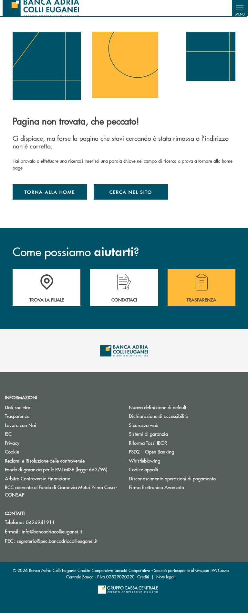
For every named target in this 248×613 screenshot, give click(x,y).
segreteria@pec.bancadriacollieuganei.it (57, 540)
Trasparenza (17, 415)
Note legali (165, 577)
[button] (240, 8)
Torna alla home (50, 192)
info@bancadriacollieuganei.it (52, 531)
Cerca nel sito (130, 192)
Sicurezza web (143, 424)
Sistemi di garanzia (173, 433)
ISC (8, 433)
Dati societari (18, 407)
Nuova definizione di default (157, 407)
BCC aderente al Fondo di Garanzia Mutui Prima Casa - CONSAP (61, 491)
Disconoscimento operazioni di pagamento (172, 478)
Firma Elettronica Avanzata (156, 487)
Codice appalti (143, 469)
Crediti (143, 577)
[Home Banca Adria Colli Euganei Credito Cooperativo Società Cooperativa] (41, 8)
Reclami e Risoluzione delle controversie (45, 460)
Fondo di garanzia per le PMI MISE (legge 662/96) (62, 469)
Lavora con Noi (20, 424)
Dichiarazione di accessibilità (158, 415)
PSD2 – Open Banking (151, 451)
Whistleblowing (144, 460)
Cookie (12, 451)
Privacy (12, 442)
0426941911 (40, 522)
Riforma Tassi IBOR (172, 442)
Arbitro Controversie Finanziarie (62, 478)
